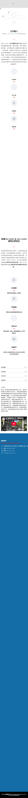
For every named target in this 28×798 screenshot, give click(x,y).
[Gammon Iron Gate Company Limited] (14, 4)
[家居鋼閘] (14, 280)
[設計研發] (14, 71)
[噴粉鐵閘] (14, 299)
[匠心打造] (14, 87)
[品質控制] (14, 103)
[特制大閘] (14, 318)
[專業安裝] (14, 119)
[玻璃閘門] (14, 339)
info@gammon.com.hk (9, 453)
